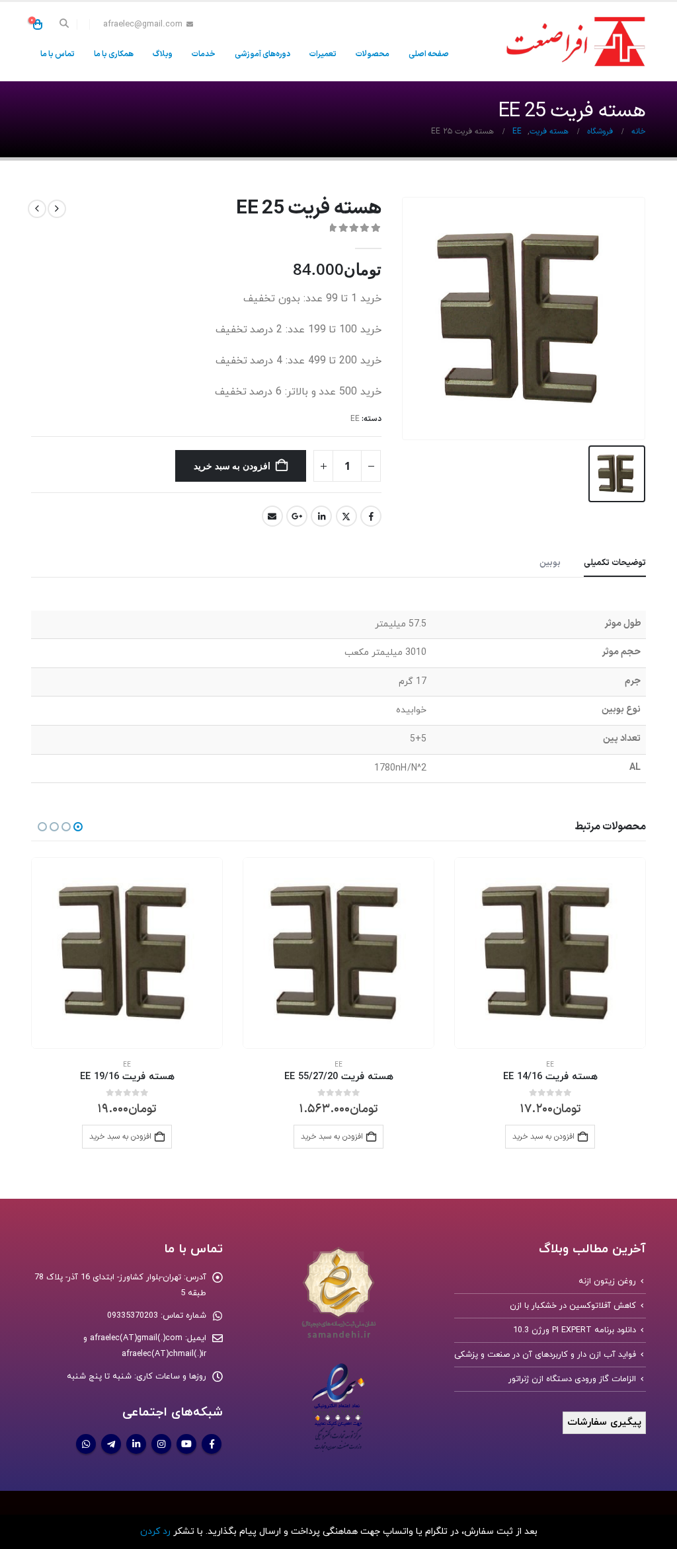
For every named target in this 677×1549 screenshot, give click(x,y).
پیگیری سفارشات (604, 1422)
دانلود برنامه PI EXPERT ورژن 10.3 (574, 1330)
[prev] (57, 209)
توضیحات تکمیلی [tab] (615, 563)
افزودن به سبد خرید (232, 465)
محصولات (372, 54)
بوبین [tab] (550, 563)
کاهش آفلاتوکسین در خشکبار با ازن (573, 1306)
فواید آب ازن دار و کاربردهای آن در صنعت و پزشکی (545, 1355)
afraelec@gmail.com (142, 24)
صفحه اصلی (429, 54)
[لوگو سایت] (573, 42)
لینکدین (321, 516)
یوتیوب (186, 1444)
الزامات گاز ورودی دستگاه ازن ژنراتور (572, 1379)
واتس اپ (86, 1444)
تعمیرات (323, 54)
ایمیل (272, 516)
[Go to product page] (550, 953)
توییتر (346, 516)
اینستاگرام (161, 1444)
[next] (37, 209)
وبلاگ (163, 54)
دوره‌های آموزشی (262, 54)
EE (355, 419)
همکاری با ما (114, 54)
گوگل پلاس (296, 516)
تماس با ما (57, 54)
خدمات (204, 54)
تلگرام (111, 1444)
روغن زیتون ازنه (607, 1281)
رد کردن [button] (155, 1531)
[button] (64, 24)
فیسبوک (370, 516)
